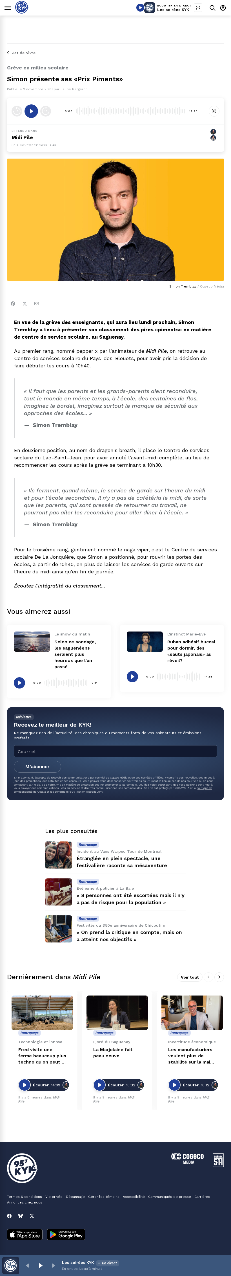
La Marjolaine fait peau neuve (113, 1052)
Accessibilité (134, 1197)
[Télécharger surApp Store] (25, 1235)
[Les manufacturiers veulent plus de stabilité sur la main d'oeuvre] (192, 1013)
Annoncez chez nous (24, 1202)
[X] (32, 1216)
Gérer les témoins (103, 1197)
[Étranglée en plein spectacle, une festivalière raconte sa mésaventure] (58, 855)
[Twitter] (25, 304)
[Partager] (214, 111)
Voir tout (190, 977)
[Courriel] (37, 304)
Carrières (202, 1197)
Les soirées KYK (173, 9)
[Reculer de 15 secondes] (17, 111)
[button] (27, 1265)
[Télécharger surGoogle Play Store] (66, 1235)
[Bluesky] (20, 1216)
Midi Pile (22, 137)
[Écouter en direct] (140, 7)
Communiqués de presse (169, 1197)
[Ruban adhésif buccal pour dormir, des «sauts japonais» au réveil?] (145, 642)
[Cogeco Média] (187, 1162)
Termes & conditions (24, 1197)
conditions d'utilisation (70, 791)
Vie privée (54, 1197)
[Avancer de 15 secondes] (45, 111)
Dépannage (75, 1197)
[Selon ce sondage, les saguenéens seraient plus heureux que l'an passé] (32, 642)
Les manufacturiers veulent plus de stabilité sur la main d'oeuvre (190, 1056)
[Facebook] (13, 304)
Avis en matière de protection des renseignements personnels (96, 784)
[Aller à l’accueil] (21, 12)
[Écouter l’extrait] (31, 111)
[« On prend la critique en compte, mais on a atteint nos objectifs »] (58, 928)
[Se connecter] (222, 8)
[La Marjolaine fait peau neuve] (117, 1013)
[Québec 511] (218, 1165)
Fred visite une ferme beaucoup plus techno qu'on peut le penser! (42, 1056)
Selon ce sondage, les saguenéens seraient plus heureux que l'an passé (75, 654)
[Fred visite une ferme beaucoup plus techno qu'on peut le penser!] (42, 1013)
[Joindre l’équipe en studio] (198, 7)
